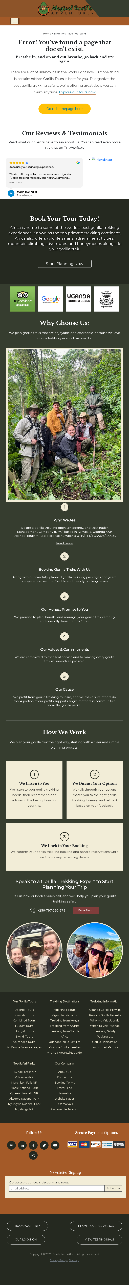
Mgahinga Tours (64, 1009)
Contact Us (64, 1077)
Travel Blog (64, 1088)
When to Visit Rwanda (105, 1025)
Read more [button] (15, 182)
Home (47, 33)
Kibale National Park (24, 1088)
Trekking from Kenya (64, 1020)
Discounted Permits (105, 1047)
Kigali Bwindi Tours (64, 1015)
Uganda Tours (24, 1009)
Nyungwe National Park (24, 1104)
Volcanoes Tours (24, 1042)
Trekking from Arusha (64, 1025)
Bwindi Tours (24, 1036)
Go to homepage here (65, 109)
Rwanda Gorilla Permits (105, 1015)
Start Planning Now (64, 263)
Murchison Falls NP (24, 1082)
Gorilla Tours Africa (64, 1254)
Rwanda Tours (24, 1015)
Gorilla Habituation (105, 1042)
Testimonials (64, 1104)
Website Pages (64, 1098)
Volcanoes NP (24, 1077)
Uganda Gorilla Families (64, 1042)
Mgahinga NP (24, 1109)
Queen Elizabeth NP (24, 1093)
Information (65, 1093)
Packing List (105, 1036)
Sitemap (74, 1260)
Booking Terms (64, 1082)
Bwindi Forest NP (24, 1072)
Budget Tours (24, 1031)
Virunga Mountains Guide (64, 1052)
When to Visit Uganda (104, 1020)
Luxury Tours (24, 1025)
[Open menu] (14, 21)
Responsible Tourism (64, 1109)
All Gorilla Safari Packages (24, 1047)
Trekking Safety (105, 1031)
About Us (64, 1072)
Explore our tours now (77, 92)
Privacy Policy (58, 1260)
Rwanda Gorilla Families (64, 1047)
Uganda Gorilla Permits (104, 1009)
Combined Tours (24, 1020)
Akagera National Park (24, 1098)
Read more (64, 543)
